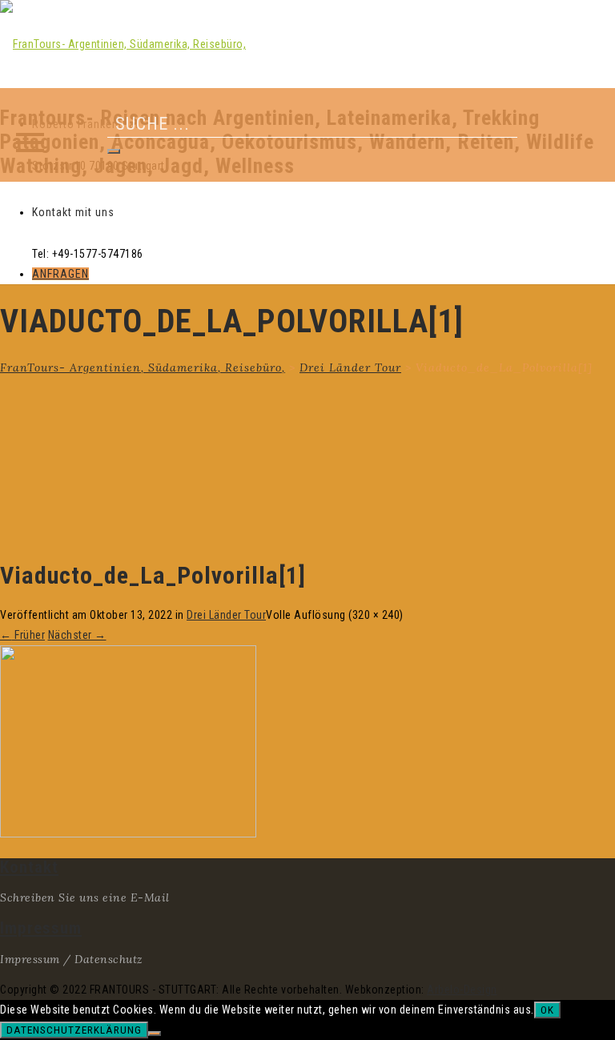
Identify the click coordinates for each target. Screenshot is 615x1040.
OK (547, 1010)
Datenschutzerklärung (74, 1030)
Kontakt (29, 867)
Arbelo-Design (462, 989)
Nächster (77, 634)
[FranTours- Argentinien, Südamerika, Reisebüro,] (123, 44)
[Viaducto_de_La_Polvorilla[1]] (128, 833)
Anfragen (60, 273)
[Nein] (154, 1033)
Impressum (41, 928)
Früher (22, 634)
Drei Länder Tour (226, 614)
